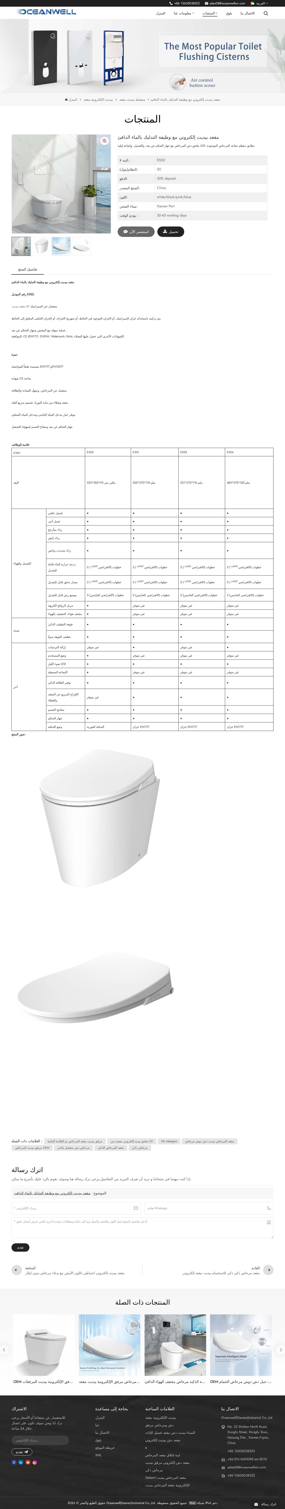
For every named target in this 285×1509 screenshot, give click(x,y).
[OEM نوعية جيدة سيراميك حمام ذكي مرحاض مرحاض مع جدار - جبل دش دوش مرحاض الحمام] (241, 1345)
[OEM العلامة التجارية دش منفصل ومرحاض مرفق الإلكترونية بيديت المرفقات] (44, 1345)
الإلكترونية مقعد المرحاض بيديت (167, 1485)
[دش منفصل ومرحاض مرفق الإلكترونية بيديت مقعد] (109, 1345)
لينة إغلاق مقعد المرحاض (162, 1455)
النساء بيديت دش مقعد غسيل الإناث (170, 1432)
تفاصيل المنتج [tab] (27, 269)
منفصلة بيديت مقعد (132, 99)
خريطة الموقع (105, 1447)
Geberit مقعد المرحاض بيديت (165, 1477)
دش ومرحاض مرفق (159, 1425)
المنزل (160, 13)
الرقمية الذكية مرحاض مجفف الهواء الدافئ (175, 1381)
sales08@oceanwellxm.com (227, 3)
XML (98, 1455)
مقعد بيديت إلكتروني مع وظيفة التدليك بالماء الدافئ (52, 1193)
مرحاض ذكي (154, 1470)
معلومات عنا (182, 13)
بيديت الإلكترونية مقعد (98, 99)
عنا (97, 1425)
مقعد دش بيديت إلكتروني (162, 1440)
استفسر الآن (139, 231)
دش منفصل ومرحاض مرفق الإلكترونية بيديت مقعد (109, 1381)
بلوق (229, 13)
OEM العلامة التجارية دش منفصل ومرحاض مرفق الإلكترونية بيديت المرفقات (44, 1381)
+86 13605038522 (187, 3)
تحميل (173, 231)
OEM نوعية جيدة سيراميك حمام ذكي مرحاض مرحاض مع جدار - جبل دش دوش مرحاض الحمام (241, 1381)
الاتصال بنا (248, 13)
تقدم (19, 1451)
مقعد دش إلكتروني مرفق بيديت (167, 1462)
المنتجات (209, 13)
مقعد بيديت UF (20, 306)
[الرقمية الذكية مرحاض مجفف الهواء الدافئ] (175, 1345)
